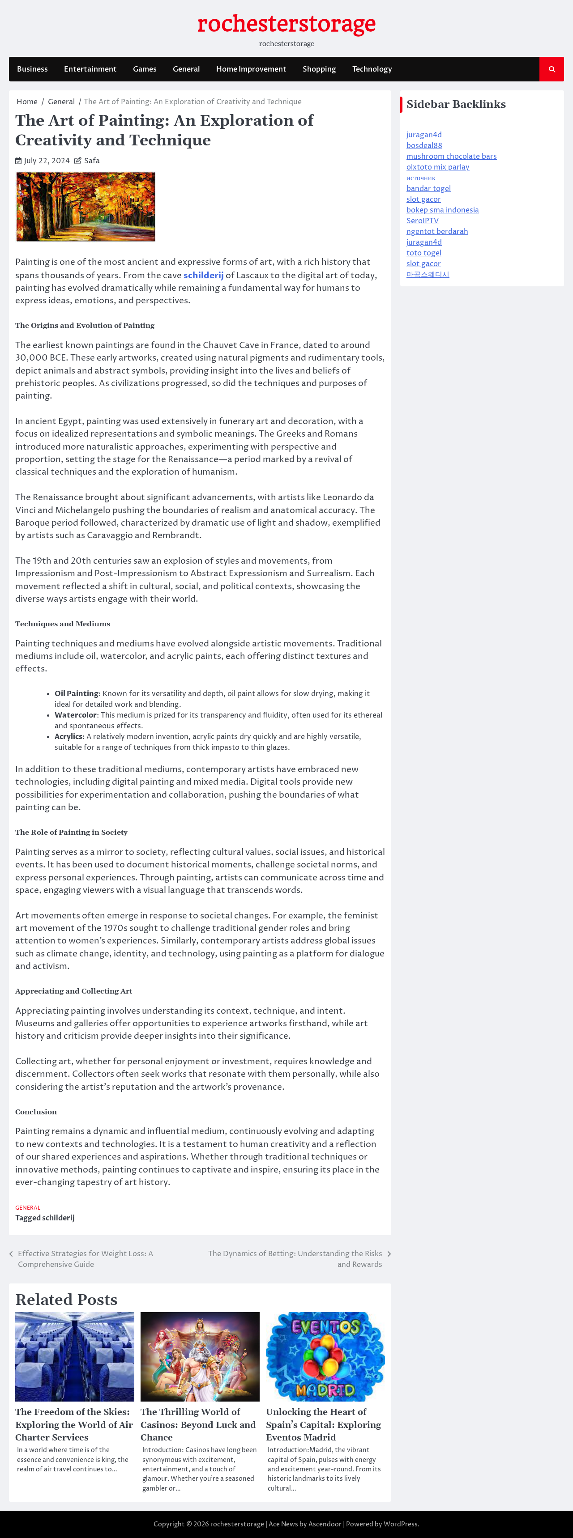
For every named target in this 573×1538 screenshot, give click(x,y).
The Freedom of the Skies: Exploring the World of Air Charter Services (74, 1425)
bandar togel (428, 189)
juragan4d (424, 135)
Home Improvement (251, 69)
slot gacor (423, 199)
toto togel (423, 253)
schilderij (58, 1218)
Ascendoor (325, 1524)
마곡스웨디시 (427, 275)
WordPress (401, 1524)
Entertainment (90, 69)
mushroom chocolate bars (451, 156)
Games (145, 69)
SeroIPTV (422, 221)
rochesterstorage (286, 23)
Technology (372, 69)
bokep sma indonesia (442, 210)
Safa (92, 161)
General (186, 69)
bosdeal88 (424, 146)
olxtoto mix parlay (438, 167)
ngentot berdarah (437, 232)
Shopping (319, 69)
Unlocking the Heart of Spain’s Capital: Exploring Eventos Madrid (323, 1425)
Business (32, 69)
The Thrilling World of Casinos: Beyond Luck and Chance (198, 1425)
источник (421, 178)
